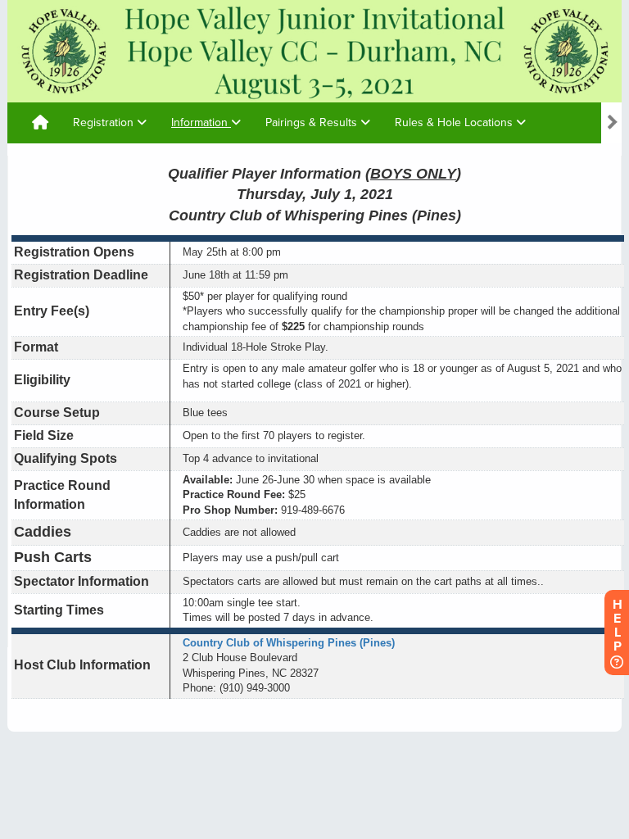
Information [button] (201, 122)
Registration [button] (105, 122)
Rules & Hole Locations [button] (455, 122)
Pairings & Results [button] (312, 122)
